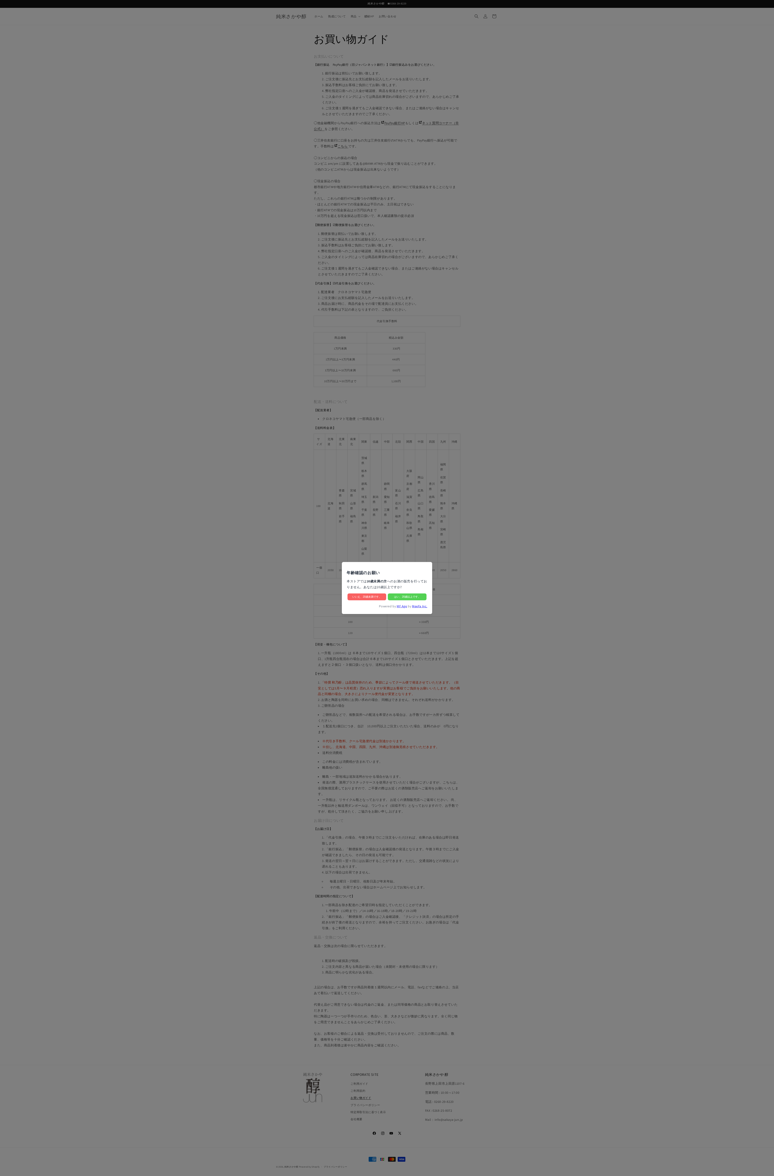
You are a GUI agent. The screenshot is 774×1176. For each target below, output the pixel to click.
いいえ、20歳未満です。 (366, 596)
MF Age (402, 606)
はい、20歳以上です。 (407, 596)
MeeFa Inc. (419, 606)
